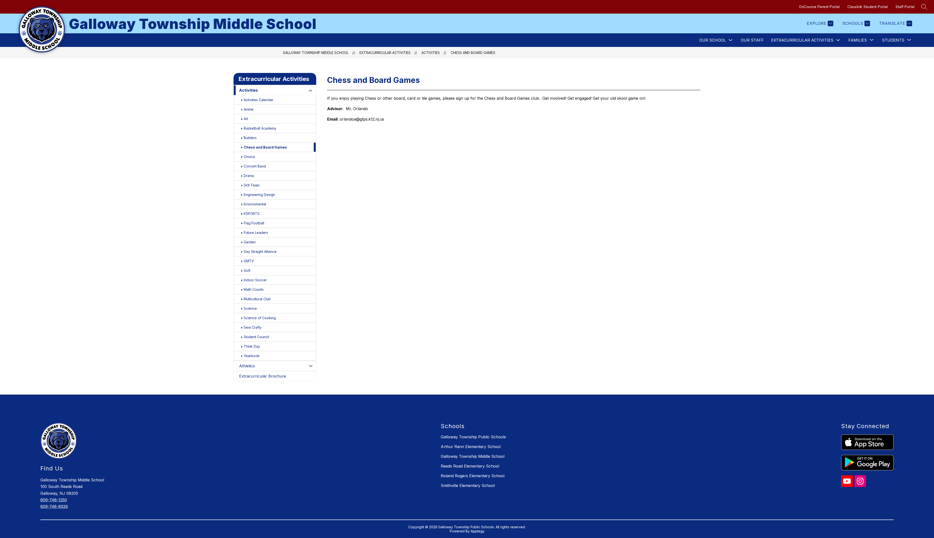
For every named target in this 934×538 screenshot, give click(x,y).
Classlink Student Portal (867, 7)
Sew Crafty (252, 327)
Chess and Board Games (473, 53)
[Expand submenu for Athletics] (310, 366)
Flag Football (254, 223)
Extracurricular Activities (802, 40)
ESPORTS (252, 214)
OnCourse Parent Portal (819, 7)
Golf (247, 270)
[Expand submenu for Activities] (310, 90)
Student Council (256, 337)
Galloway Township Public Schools (473, 436)
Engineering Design (259, 195)
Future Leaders (256, 232)
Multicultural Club (257, 299)
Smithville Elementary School (468, 485)
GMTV (249, 261)
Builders (250, 138)
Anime (248, 109)
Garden (250, 242)
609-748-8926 (54, 506)
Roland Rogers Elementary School (472, 475)
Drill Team (252, 185)
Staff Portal (905, 7)
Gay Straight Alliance (260, 251)
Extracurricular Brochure (262, 376)
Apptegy (478, 531)
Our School (712, 40)
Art (246, 119)
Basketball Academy (260, 128)
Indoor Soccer (255, 280)
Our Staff (752, 40)
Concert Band (255, 166)
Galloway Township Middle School (316, 53)
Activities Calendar (258, 100)
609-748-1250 (53, 499)
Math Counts (254, 289)
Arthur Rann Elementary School (471, 446)
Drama (249, 176)
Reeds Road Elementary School (470, 466)
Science (250, 308)
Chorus (249, 157)
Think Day (252, 346)
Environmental (255, 204)
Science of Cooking (260, 318)
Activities (431, 53)
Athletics (247, 365)
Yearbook (252, 356)
